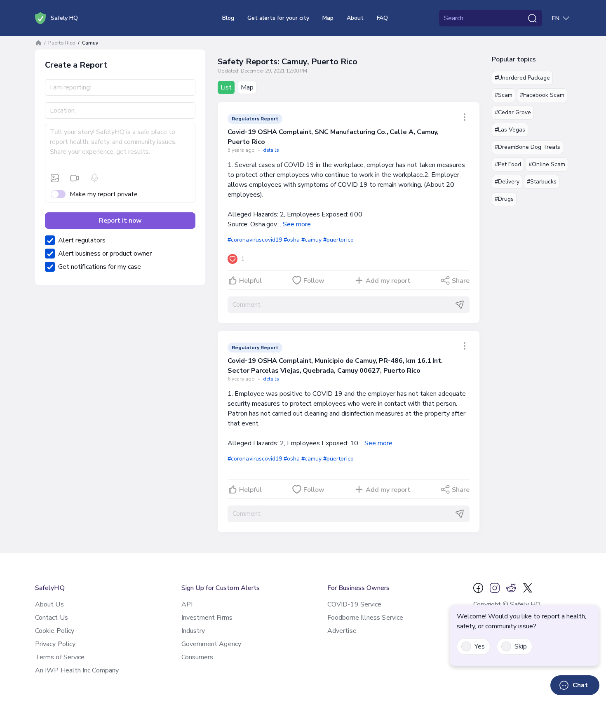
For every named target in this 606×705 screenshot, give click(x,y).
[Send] (460, 305)
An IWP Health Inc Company (77, 670)
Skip (520, 646)
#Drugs (504, 199)
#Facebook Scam (542, 95)
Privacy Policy (55, 644)
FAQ (382, 18)
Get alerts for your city (278, 18)
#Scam (503, 95)
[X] (528, 588)
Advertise (342, 630)
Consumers (197, 657)
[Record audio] (94, 178)
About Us (49, 604)
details (271, 150)
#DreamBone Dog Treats (527, 147)
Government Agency (211, 644)
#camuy (311, 240)
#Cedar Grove (513, 112)
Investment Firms (207, 617)
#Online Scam (546, 164)
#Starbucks (542, 182)
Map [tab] (247, 87)
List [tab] (226, 87)
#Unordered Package (522, 78)
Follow (313, 280)
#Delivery (507, 182)
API (187, 604)
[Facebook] (478, 588)
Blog (228, 18)
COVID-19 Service (354, 604)
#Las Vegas (510, 130)
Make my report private (104, 194)
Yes (479, 646)
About (355, 18)
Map (328, 18)
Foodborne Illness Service (365, 617)
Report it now (120, 220)
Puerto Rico (61, 43)
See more (297, 224)
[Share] (465, 117)
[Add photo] (55, 178)
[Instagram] (495, 588)
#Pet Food (508, 164)
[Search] (532, 18)
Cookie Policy (54, 630)
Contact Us (51, 617)
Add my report (388, 280)
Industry (193, 630)
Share (461, 280)
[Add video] (75, 178)
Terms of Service (60, 657)
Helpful (250, 280)
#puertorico (338, 240)
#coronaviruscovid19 (255, 240)
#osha (292, 240)
